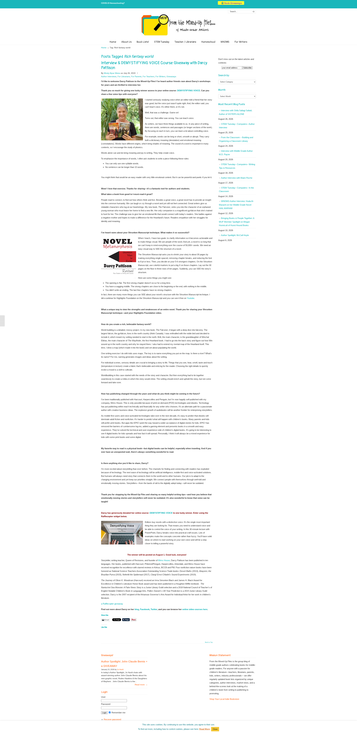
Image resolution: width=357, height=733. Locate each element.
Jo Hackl (120, 669)
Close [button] (215, 729)
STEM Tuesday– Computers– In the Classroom (236, 190)
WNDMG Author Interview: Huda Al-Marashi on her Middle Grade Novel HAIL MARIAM (236, 204)
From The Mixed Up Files (178, 25)
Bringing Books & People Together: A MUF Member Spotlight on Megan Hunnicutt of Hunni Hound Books (236, 221)
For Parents (136, 76)
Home (103, 48)
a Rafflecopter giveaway (112, 604)
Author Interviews (108, 76)
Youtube (190, 298)
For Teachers (148, 76)
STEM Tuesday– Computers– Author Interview (237, 126)
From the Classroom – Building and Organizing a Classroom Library (236, 139)
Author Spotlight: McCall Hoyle (235, 235)
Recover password (112, 719)
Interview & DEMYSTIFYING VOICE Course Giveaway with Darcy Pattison (154, 65)
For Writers (160, 76)
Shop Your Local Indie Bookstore (224, 699)
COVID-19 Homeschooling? (113, 3)
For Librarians (124, 76)
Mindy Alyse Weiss (112, 73)
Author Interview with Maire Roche (236, 178)
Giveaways (171, 76)
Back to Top (209, 642)
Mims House (164, 560)
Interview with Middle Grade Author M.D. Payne (236, 153)
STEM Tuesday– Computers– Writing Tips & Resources (237, 166)
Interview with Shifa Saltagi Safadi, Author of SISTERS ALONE (235, 112)
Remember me (118, 712)
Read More (204, 729)
